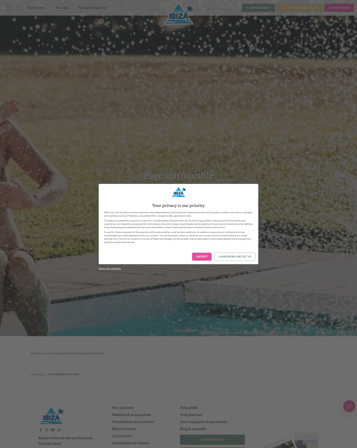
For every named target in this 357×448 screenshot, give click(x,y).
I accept (202, 256)
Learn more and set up (234, 256)
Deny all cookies (110, 268)
